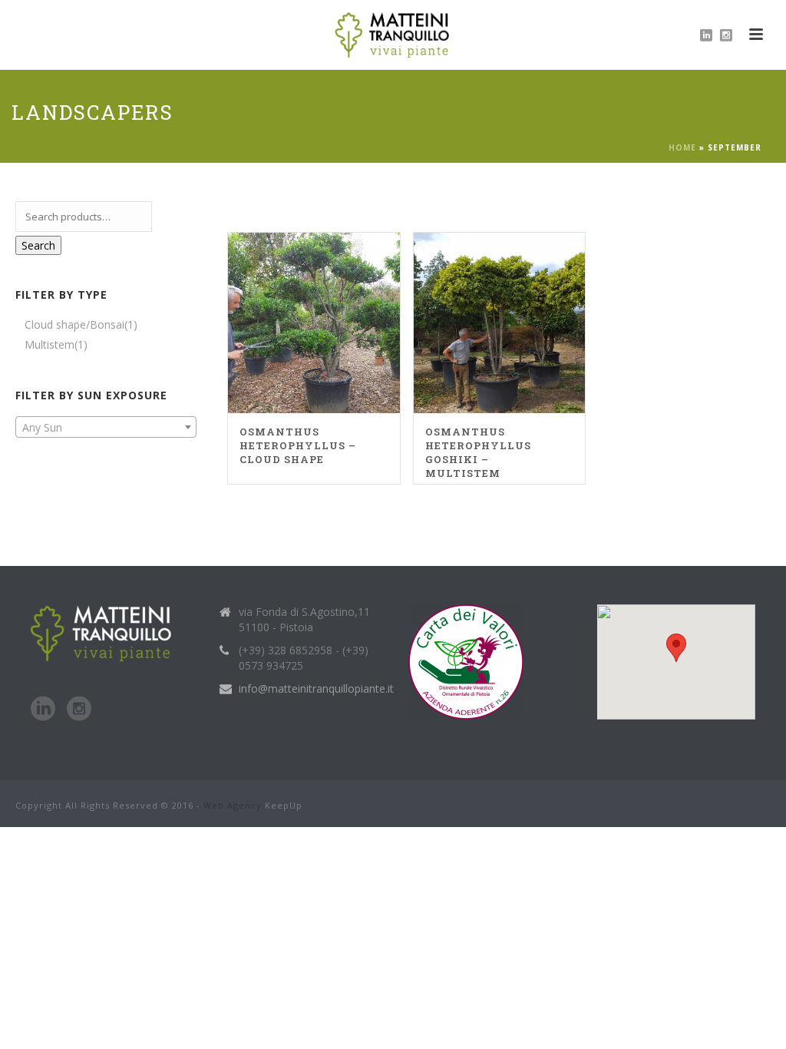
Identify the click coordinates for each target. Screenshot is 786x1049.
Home (682, 147)
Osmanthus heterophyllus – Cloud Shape (297, 445)
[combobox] (105, 427)
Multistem (49, 344)
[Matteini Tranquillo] (393, 34)
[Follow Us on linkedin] (43, 710)
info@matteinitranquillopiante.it (316, 689)
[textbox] (106, 427)
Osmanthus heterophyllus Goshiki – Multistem (478, 452)
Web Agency (232, 805)
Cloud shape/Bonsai (74, 324)
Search (38, 245)
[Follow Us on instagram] (79, 710)
